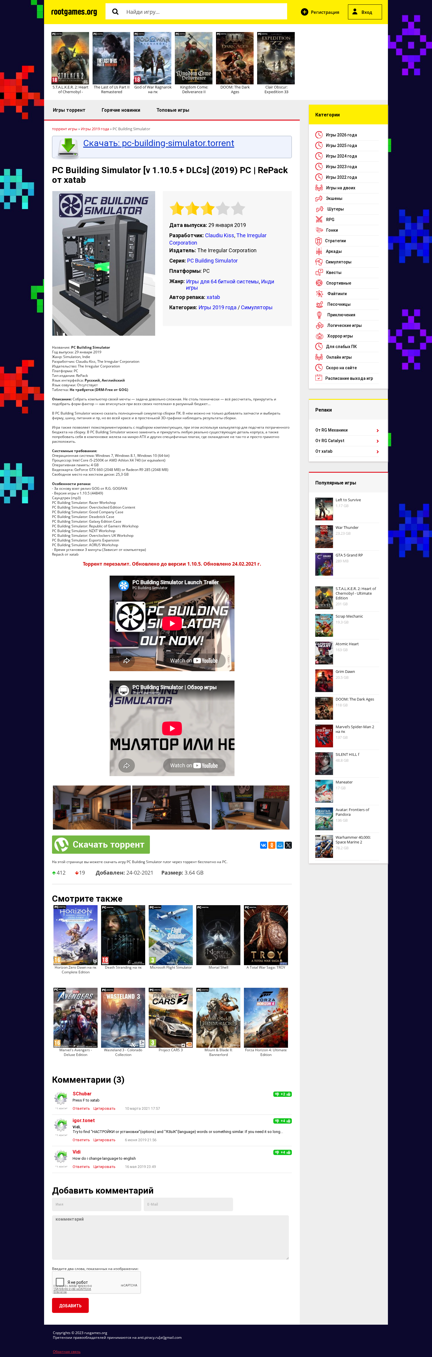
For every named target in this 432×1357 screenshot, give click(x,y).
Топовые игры (172, 110)
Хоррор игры (340, 336)
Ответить (81, 1108)
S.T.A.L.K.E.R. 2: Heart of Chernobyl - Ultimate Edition (356, 593)
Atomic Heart (347, 643)
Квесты (333, 272)
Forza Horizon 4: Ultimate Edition (266, 1052)
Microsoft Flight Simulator (171, 967)
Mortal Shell (218, 967)
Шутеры (335, 209)
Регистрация (325, 12)
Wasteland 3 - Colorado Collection (123, 1052)
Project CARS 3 (171, 1049)
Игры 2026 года (341, 135)
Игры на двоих (340, 187)
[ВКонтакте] (263, 845)
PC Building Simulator (212, 261)
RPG (330, 219)
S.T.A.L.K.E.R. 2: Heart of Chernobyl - (70, 89)
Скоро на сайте (341, 367)
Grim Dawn (345, 671)
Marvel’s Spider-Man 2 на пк (355, 729)
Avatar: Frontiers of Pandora (352, 812)
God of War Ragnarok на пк (153, 89)
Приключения (341, 314)
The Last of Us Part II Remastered (112, 89)
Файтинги (337, 293)
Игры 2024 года (341, 156)
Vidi (77, 1152)
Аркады (334, 251)
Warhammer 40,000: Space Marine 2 (353, 840)
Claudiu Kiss (219, 235)
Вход (366, 12)
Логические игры (344, 325)
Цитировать (104, 1108)
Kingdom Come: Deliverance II (194, 89)
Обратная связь (67, 1351)
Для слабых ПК (341, 346)
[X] (288, 845)
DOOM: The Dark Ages (235, 89)
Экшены (334, 198)
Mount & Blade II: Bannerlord (218, 1052)
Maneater (344, 782)
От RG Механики (331, 430)
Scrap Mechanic (349, 616)
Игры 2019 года (217, 307)
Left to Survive (348, 499)
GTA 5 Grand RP (349, 555)
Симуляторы (257, 307)
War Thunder (347, 527)
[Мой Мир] (280, 845)
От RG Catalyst (329, 440)
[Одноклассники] (271, 845)
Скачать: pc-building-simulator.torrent (158, 143)
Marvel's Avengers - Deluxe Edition (75, 1052)
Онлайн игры (339, 357)
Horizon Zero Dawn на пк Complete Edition (75, 970)
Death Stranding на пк (123, 967)
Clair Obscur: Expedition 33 (276, 89)
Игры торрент (69, 110)
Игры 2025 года (341, 145)
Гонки (332, 230)
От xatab (323, 451)
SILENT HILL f (347, 754)
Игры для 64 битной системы (222, 281)
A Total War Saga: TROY (266, 967)
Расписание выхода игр (349, 378)
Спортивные (338, 283)
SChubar (82, 1094)
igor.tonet (84, 1120)
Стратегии (335, 240)
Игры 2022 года (341, 177)
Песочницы (339, 304)
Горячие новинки (121, 110)
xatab (213, 297)
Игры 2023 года (341, 166)
